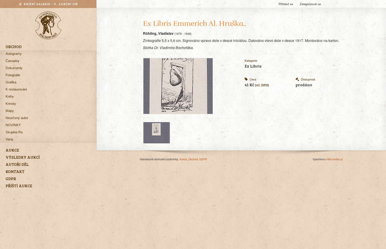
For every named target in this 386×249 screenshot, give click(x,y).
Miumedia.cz (335, 159)
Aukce (183, 159)
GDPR (203, 159)
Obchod (193, 159)
